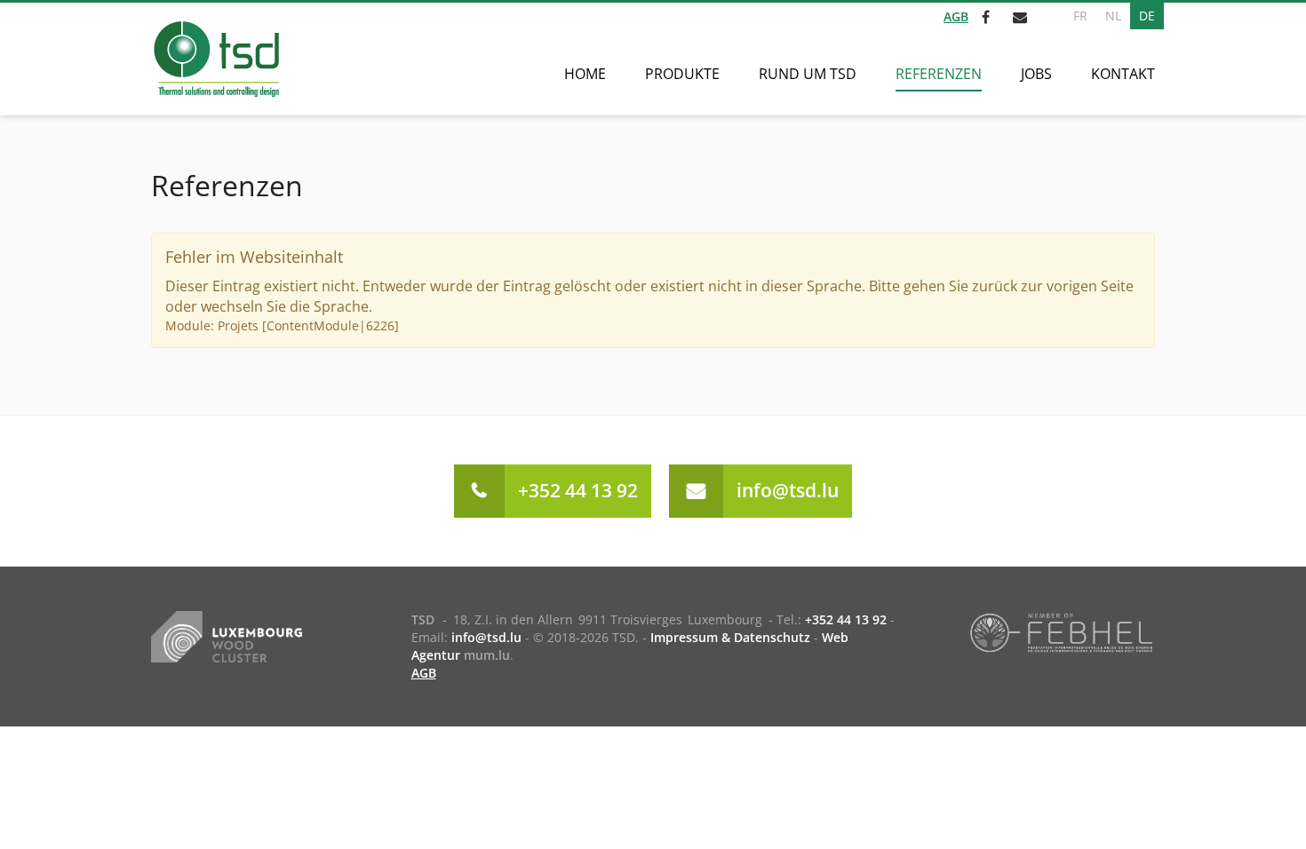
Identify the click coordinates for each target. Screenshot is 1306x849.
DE (1147, 15)
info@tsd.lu (788, 490)
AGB (956, 16)
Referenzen (939, 73)
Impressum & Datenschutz (730, 637)
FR (1080, 15)
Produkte (682, 73)
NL (1113, 15)
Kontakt (1123, 73)
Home (585, 73)
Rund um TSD (807, 73)
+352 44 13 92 (578, 490)
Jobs (1036, 73)
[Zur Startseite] (215, 59)
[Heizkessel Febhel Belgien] (1061, 631)
